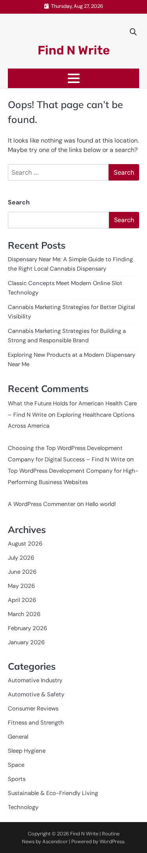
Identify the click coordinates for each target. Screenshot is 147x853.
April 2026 (22, 600)
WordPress (112, 841)
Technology (23, 807)
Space (16, 765)
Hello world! (100, 504)
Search (19, 202)
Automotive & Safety (36, 694)
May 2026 (21, 586)
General (18, 737)
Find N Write (74, 50)
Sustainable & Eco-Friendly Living (53, 793)
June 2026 (22, 572)
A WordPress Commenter (41, 504)
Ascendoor (55, 841)
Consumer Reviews (33, 708)
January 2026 (26, 642)
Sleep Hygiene (26, 751)
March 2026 (24, 614)
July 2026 (21, 558)
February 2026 (27, 628)
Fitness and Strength (36, 722)
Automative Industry (35, 680)
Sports (16, 779)
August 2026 (25, 544)
